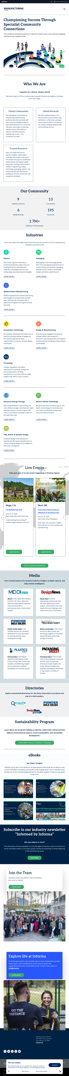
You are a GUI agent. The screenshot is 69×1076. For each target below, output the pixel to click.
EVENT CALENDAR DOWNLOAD (34, 566)
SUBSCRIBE (34, 858)
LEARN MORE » (9, 276)
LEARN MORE (14, 552)
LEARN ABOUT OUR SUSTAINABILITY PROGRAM (34, 743)
